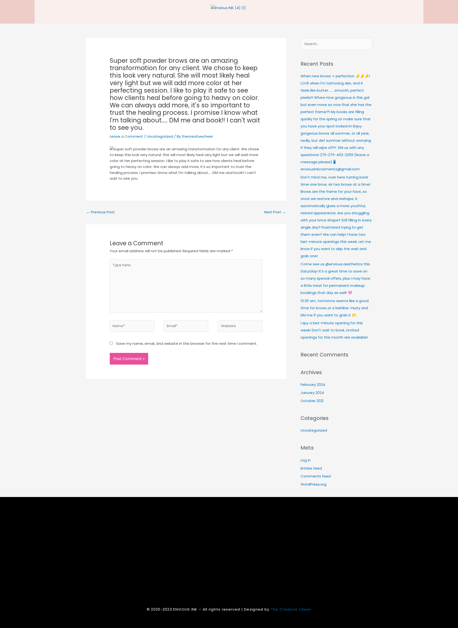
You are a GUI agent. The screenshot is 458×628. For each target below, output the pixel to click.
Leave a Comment (126, 136)
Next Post (275, 212)
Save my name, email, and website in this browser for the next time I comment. (186, 343)
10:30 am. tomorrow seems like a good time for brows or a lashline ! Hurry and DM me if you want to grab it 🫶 (335, 308)
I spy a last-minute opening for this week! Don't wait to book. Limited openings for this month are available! (334, 330)
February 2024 (313, 384)
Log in (306, 460)
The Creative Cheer (291, 609)
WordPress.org (313, 484)
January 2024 (312, 392)
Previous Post (100, 212)
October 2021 (312, 400)
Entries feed (311, 468)
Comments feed (316, 476)
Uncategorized (160, 136)
